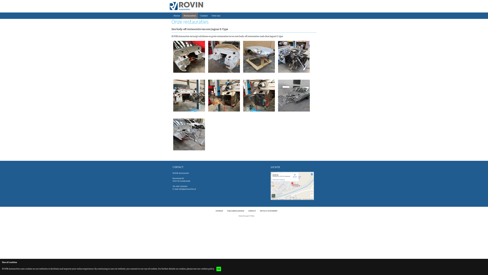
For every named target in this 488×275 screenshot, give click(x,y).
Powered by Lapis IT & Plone (246, 216)
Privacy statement (268, 211)
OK (218, 269)
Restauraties (190, 15)
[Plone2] (186, 6)
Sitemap (219, 211)
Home (176, 15)
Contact (204, 15)
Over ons (216, 15)
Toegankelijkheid (235, 211)
